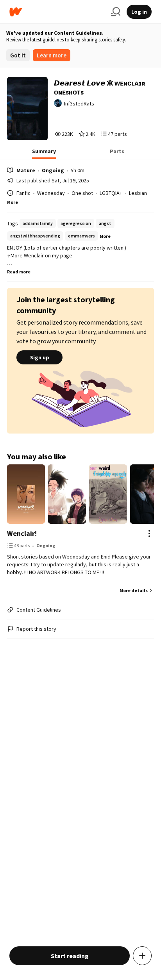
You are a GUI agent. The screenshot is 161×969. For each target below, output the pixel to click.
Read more (18, 272)
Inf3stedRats (79, 103)
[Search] (115, 11)
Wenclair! (22, 533)
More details (134, 590)
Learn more (51, 55)
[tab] (44, 153)
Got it (18, 55)
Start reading (70, 956)
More (12, 202)
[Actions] (149, 533)
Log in (139, 11)
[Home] (57, 12)
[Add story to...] (142, 955)
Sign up (39, 357)
